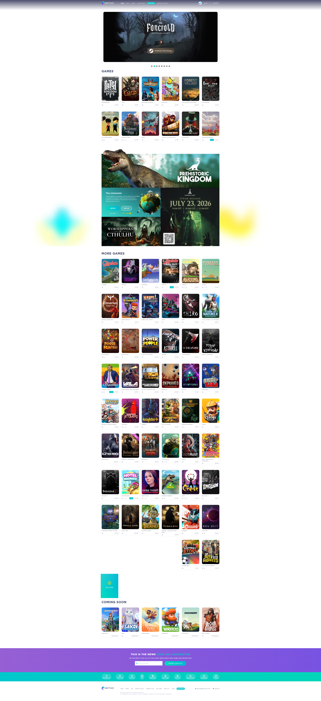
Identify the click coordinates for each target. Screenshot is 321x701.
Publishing (151, 3)
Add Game (159, 688)
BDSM (143, 137)
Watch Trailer (142, 57)
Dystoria (184, 389)
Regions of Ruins (126, 137)
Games (133, 3)
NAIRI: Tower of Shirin (147, 319)
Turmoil (204, 284)
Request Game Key (162, 3)
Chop (123, 102)
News (127, 3)
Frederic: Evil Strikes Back (168, 137)
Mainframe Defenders (187, 424)
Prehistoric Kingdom (167, 495)
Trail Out (164, 284)
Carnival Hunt (185, 137)
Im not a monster (166, 424)
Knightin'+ (144, 424)
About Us (166, 688)
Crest (183, 495)
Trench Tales (125, 530)
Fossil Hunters (105, 354)
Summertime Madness (207, 137)
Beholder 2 (104, 495)
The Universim (165, 459)
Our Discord (141, 3)
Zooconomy (185, 633)
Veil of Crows (125, 354)
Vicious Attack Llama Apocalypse (130, 389)
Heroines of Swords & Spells (109, 424)
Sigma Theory (145, 495)
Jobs (173, 688)
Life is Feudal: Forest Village (189, 102)
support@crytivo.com (203, 688)
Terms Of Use (150, 688)
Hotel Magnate (125, 495)
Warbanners (145, 459)
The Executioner (186, 354)
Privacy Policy (139, 688)
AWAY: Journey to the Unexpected (207, 460)
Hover (163, 319)
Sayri (123, 633)
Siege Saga (205, 389)
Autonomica (105, 633)
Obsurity (124, 284)
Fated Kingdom (106, 102)
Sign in (205, 3)
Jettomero (124, 424)
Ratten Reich (105, 459)
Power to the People (147, 354)
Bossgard (184, 530)
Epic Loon (204, 495)
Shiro (183, 319)
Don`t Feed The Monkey (208, 565)
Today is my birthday (207, 354)
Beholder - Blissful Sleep (128, 459)
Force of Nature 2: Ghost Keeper (210, 319)
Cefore (204, 424)
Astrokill (164, 354)
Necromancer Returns (147, 102)
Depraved (164, 389)
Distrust (184, 459)
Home (122, 3)
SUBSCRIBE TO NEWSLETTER (175, 663)
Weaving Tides (145, 633)
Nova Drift (204, 530)
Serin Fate (164, 102)
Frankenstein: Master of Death (109, 530)
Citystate (104, 284)
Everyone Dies (205, 102)
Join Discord (126, 57)
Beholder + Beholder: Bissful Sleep (169, 531)
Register (215, 3)
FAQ (132, 688)
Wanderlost (165, 633)
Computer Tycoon (106, 389)
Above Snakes (205, 633)
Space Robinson (126, 319)
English (217, 688)
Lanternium (144, 284)
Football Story (186, 565)
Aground (184, 284)
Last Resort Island (146, 530)
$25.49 (126, 208)
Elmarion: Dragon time (107, 319)
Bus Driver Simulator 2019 (148, 389)
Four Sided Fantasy (107, 137)
